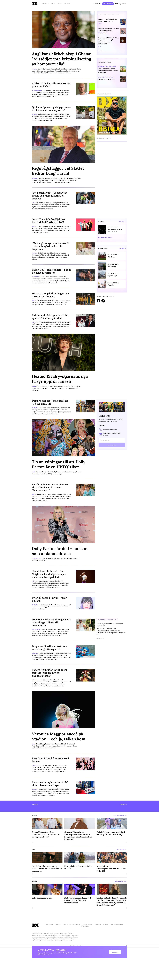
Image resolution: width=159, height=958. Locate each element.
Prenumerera (108, 4)
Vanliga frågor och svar (71, 924)
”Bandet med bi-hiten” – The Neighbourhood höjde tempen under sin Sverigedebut (108, 41)
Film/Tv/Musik (102, 33)
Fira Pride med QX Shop (106, 79)
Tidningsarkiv (87, 924)
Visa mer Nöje (121, 849)
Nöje (53, 3)
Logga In (97, 4)
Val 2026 (67, 3)
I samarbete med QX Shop (106, 77)
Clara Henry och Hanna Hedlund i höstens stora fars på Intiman (108, 70)
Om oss (58, 924)
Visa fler (101, 51)
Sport (100, 23)
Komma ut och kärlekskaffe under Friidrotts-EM (107, 20)
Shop (59, 3)
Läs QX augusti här (103, 138)
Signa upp (115, 952)
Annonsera (49, 924)
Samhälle (45, 3)
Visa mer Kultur (120, 881)
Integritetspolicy (117, 924)
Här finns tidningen (101, 924)
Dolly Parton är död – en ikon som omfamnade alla (108, 29)
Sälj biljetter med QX (105, 237)
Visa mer (121, 221)
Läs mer (99, 638)
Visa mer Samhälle (120, 815)
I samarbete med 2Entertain (107, 66)
